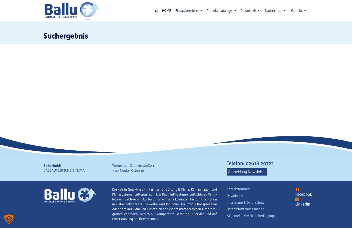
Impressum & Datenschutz (245, 202)
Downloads (235, 196)
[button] (156, 11)
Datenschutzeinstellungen (245, 209)
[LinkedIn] (297, 199)
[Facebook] (297, 189)
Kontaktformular (239, 189)
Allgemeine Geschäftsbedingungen (252, 216)
